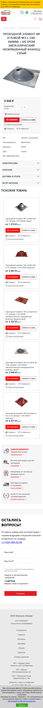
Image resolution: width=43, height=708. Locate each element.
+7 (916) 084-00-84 (11, 542)
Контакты (21, 639)
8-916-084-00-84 (21, 685)
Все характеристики (11, 156)
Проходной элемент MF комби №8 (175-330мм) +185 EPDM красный (20, 266)
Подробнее (15, 466)
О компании (21, 630)
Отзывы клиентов (21, 657)
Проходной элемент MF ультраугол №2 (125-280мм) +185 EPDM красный (21, 415)
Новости (21, 634)
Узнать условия (16, 454)
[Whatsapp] (27, 13)
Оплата (21, 648)
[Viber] (22, 13)
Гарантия (21, 652)
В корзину (13, 120)
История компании (18, 499)
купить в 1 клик (28, 120)
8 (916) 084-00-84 (36, 14)
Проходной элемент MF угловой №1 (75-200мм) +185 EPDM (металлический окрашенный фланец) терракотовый (21, 315)
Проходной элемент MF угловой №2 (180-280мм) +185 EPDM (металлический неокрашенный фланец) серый (21, 366)
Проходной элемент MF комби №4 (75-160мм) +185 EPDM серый (20, 219)
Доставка (21, 643)
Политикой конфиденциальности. (22, 701)
